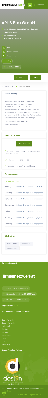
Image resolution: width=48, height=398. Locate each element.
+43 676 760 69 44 (10, 32)
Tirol (3, 341)
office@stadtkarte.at (20, 288)
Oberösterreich (8, 320)
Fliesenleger (12, 244)
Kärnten (5, 329)
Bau (13, 86)
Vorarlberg (6, 344)
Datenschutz (22, 395)
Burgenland (6, 335)
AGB (41, 395)
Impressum (34, 395)
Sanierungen (12, 248)
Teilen (36, 77)
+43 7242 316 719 (19, 300)
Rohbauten (26, 244)
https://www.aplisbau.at (12, 38)
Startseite (5, 86)
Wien (4, 338)
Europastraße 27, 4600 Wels (24, 294)
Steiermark (6, 326)
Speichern (22, 77)
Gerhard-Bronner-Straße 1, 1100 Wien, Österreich (20, 29)
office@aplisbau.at (11, 35)
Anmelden (40, 5)
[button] (4, 394)
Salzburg (5, 332)
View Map (22, 144)
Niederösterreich (8, 323)
